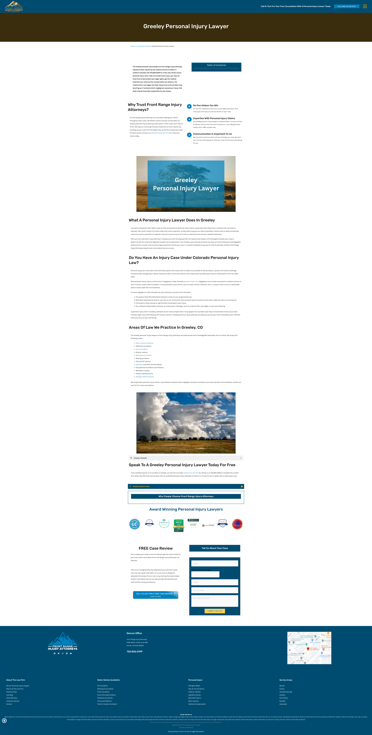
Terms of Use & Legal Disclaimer (191, 731)
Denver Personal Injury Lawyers (17, 686)
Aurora (281, 689)
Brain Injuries (193, 701)
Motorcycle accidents (144, 355)
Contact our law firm (190, 473)
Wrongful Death (194, 686)
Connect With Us (215, 611)
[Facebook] (54, 653)
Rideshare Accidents (105, 698)
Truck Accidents (103, 692)
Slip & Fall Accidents (196, 689)
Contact (9, 704)
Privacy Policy (173, 731)
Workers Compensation (197, 704)
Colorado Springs (285, 692)
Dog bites (139, 364)
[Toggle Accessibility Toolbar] (4, 720)
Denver (282, 686)
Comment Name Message (201, 570)
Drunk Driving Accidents (106, 695)
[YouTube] (71, 653)
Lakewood (283, 704)
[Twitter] (58, 653)
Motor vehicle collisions (144, 343)
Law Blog (9, 695)
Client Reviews (11, 698)
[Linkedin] (67, 653)
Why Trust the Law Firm (15, 689)
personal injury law (191, 281)
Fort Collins (283, 698)
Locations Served (12, 701)
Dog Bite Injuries (194, 695)
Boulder (282, 701)
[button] (345, 6)
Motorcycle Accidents (105, 689)
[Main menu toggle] (365, 6)
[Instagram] (63, 653)
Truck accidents (142, 349)
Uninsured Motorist (104, 701)
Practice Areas (11, 692)
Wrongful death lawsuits (145, 377)
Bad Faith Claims (194, 698)
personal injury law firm (160, 133)
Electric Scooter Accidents (107, 704)
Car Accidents (102, 686)
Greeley (282, 695)
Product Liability (194, 692)
